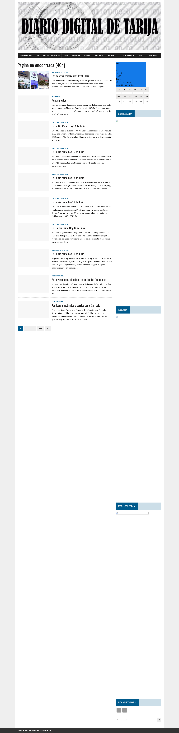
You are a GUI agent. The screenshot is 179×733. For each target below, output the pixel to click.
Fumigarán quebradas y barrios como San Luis (76, 305)
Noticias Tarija (58, 276)
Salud (65, 55)
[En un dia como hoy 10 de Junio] (33, 265)
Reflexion (76, 55)
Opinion (87, 55)
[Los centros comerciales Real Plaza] (33, 87)
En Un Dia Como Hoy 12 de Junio (68, 228)
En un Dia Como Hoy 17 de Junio (68, 126)
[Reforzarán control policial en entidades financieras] (33, 291)
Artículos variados (126, 55)
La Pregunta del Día (60, 250)
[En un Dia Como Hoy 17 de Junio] (33, 137)
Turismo (110, 55)
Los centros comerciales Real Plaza (70, 76)
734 (40, 328)
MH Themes (47, 730)
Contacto (153, 55)
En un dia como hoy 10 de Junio (68, 254)
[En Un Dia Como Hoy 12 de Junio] (33, 239)
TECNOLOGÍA (98, 55)
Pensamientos (59, 100)
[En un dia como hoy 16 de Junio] (33, 163)
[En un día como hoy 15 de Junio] (33, 189)
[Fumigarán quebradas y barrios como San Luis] (33, 316)
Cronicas (141, 55)
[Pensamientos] (33, 111)
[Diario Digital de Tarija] (89, 26)
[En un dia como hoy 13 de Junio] (33, 213)
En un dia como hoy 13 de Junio (68, 202)
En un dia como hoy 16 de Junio (68, 152)
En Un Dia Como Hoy (60, 122)
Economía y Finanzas (51, 55)
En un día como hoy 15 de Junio (68, 177)
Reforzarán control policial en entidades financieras (79, 279)
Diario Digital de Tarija (29, 55)
